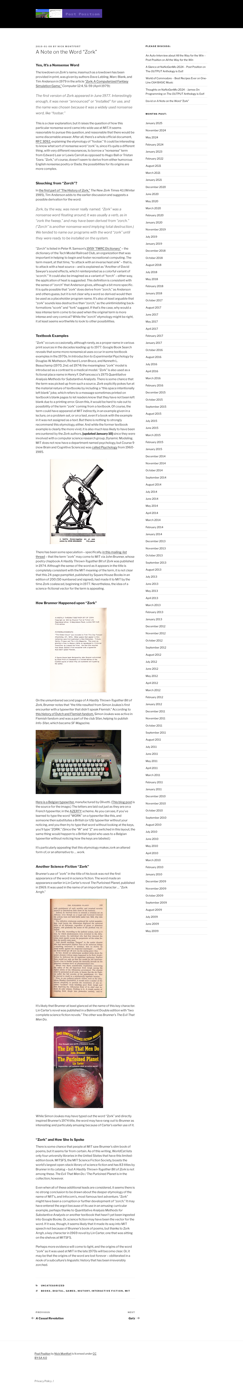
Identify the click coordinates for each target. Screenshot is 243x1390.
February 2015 (154, 442)
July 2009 (152, 916)
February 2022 (154, 158)
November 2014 (156, 463)
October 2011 (154, 725)
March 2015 (153, 435)
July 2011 (151, 746)
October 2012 (154, 640)
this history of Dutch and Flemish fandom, (65, 714)
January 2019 (154, 243)
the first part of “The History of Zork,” (64, 190)
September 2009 (156, 902)
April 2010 (152, 853)
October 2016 (154, 350)
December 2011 (155, 711)
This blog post (122, 802)
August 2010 (154, 824)
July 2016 (151, 364)
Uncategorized (53, 1285)
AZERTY (76, 811)
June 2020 (152, 194)
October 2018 (154, 257)
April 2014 (152, 512)
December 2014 (156, 456)
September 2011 (156, 732)
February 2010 (154, 867)
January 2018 (154, 293)
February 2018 (154, 286)
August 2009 (154, 909)
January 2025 (154, 123)
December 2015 (156, 392)
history (84, 1291)
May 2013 (152, 590)
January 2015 (154, 449)
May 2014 (152, 505)
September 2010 (156, 817)
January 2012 (154, 704)
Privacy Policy (43, 1381)
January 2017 (154, 342)
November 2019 (156, 229)
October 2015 (154, 399)
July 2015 (151, 420)
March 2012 (153, 690)
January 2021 (154, 179)
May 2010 (152, 845)
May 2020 (152, 201)
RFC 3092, (43, 141)
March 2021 (153, 172)
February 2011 (154, 782)
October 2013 (154, 555)
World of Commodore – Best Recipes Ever (171, 78)
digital (58, 1291)
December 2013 (156, 541)
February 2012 (154, 697)
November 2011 (155, 718)
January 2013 (154, 619)
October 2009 (154, 895)
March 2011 (153, 775)
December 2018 (156, 250)
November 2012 (156, 633)
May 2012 (152, 675)
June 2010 (152, 838)
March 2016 (153, 378)
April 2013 (152, 598)
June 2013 (152, 583)
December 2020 (156, 187)
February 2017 (154, 335)
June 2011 (152, 753)
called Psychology (104, 447)
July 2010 (151, 831)
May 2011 (152, 761)
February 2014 (154, 527)
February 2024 (154, 144)
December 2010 (156, 796)
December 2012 (155, 626)
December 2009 (156, 881)
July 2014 (151, 491)
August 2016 (153, 357)
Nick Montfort (69, 46)
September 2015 (156, 406)
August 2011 (153, 739)
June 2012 (152, 668)
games (71, 1291)
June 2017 (152, 314)
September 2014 (156, 477)
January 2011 (154, 789)
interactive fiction (107, 1291)
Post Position (42, 1353)
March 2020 (153, 208)
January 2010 (154, 874)
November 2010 (156, 803)
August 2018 (153, 264)
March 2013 (153, 605)
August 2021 (153, 165)
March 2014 (153, 520)
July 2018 (151, 272)
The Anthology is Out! (164, 71)
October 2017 (154, 300)
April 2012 (152, 682)
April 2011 (152, 768)
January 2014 (154, 534)
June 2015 (152, 427)
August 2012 (153, 654)
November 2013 (156, 548)
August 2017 (153, 307)
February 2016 (154, 385)
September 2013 (156, 562)
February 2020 (155, 215)
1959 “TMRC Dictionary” (104, 248)
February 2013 (154, 612)
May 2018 (152, 279)
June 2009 (152, 923)
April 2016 (152, 371)
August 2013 (153, 569)
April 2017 (152, 328)
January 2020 (154, 222)
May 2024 (152, 137)
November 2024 (156, 130)
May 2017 (152, 321)
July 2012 (151, 661)
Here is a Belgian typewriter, (55, 802)
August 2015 (153, 413)
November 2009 (156, 888)
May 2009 (152, 931)
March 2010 (153, 860)
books (46, 1291)
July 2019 (151, 236)
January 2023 (154, 151)
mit (127, 1291)
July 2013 (151, 576)
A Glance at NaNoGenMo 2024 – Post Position (174, 66)
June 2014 (152, 498)
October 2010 (154, 810)
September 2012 (156, 647)
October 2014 (154, 470)
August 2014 (153, 484)
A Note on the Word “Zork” (173, 101)
